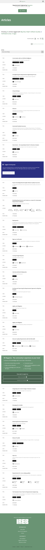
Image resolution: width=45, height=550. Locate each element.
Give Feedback (22, 538)
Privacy (22, 546)
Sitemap (14, 546)
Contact (22, 533)
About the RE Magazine (22, 531)
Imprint (18, 546)
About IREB (22, 529)
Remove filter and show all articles (38, 43)
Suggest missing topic (8, 172)
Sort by (2, 49)
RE (22, 1)
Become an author (22, 542)
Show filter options (30, 38)
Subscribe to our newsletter (21, 380)
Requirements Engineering (22, 6)
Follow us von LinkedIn (22, 377)
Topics (23, 10)
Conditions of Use (28, 546)
